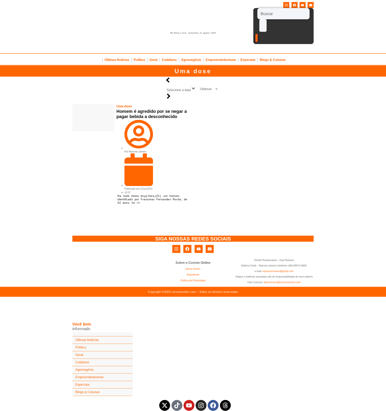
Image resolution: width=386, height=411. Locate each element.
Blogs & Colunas (273, 60)
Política (139, 60)
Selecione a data (179, 90)
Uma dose (193, 71)
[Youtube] (303, 5)
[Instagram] (286, 5)
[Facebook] (295, 5)
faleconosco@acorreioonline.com (282, 282)
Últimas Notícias (117, 60)
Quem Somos (193, 268)
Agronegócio (191, 60)
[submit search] (263, 25)
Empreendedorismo (221, 60)
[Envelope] (311, 5)
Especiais (247, 60)
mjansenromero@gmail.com (278, 271)
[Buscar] (283, 13)
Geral (153, 60)
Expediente (193, 274)
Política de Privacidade (193, 280)
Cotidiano (169, 60)
